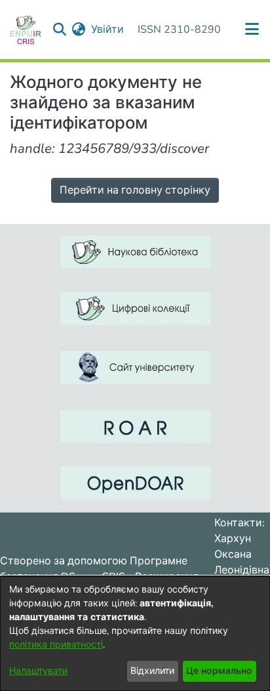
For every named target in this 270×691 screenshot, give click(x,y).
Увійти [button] (108, 29)
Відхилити (152, 671)
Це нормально (219, 671)
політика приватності (56, 645)
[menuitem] (79, 29)
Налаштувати (38, 671)
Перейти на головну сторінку (135, 190)
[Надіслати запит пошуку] (60, 29)
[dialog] (135, 633)
